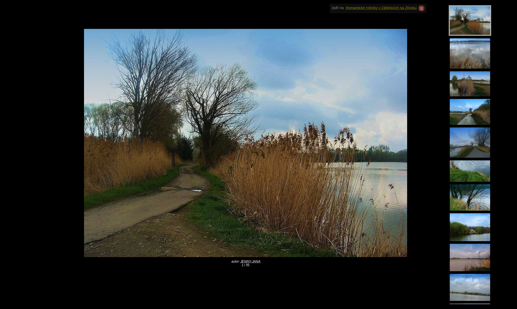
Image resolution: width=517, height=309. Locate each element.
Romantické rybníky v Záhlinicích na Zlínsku (381, 8)
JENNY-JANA (250, 261)
